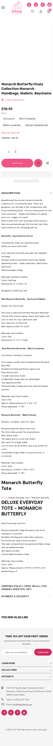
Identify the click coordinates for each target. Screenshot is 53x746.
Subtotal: (6, 138)
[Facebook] (29, 5)
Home (4, 497)
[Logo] (17, 7)
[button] (26, 174)
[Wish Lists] (38, 163)
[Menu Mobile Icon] (3, 7)
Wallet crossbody (11, 125)
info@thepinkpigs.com (22, 704)
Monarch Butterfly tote (37, 125)
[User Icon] (40, 11)
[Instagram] (36, 5)
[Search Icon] (32, 11)
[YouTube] (49, 5)
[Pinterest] (43, 5)
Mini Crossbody (27, 118)
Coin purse (8, 118)
